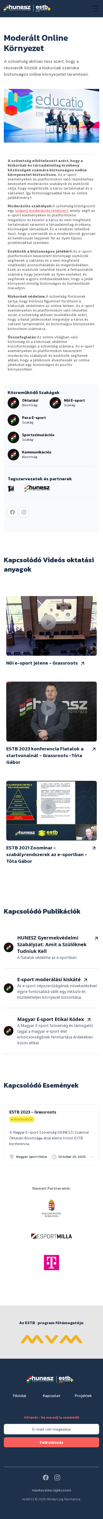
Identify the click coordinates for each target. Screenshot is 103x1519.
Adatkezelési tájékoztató (51, 1490)
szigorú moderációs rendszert (41, 210)
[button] (94, 8)
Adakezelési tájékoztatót (74, 1452)
